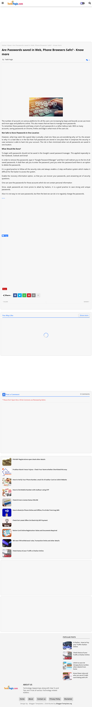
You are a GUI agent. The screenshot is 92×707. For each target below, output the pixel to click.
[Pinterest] (29, 295)
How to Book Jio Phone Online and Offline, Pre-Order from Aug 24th (36, 510)
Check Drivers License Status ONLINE (25, 500)
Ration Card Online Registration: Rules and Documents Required (35, 530)
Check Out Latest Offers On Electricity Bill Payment (30, 520)
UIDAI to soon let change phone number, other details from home (81, 666)
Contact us (41, 699)
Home (4, 45)
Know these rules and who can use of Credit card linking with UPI (80, 675)
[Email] (34, 295)
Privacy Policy (55, 699)
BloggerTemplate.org (64, 703)
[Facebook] (15, 295)
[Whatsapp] (24, 295)
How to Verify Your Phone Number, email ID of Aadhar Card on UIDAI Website (40, 480)
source (3, 198)
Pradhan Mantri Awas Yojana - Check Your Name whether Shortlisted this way (40, 469)
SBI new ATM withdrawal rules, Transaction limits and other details (36, 541)
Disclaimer (68, 699)
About (30, 699)
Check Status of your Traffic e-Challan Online (28, 551)
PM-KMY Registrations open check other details (29, 459)
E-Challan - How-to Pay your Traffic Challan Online (81, 644)
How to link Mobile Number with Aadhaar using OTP (31, 490)
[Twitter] (20, 295)
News (9, 45)
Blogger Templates (36, 703)
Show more (84, 315)
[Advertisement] (46, 24)
